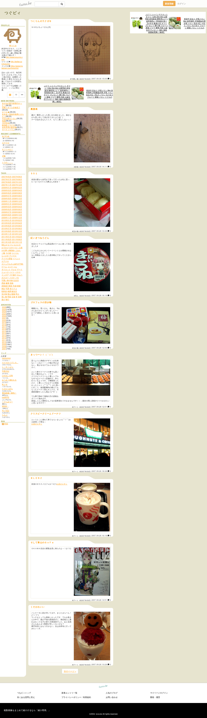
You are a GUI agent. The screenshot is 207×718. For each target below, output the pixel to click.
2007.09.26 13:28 (99, 664)
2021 (4, 318)
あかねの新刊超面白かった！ (12, 104)
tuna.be (103, 687)
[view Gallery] (10, 95)
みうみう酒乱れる (9, 380)
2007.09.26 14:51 (99, 600)
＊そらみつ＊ (7, 401)
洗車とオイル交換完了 (11, 107)
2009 (4, 344)
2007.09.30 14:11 (99, 166)
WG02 (5, 406)
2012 (4, 337)
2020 (4, 320)
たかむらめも (7, 388)
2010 (4, 342)
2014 (4, 333)
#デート (75, 407)
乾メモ (4, 384)
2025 (4, 309)
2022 (4, 316)
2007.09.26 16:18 (99, 535)
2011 (4, 340)
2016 (4, 329)
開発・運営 (155, 697)
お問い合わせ (112, 697)
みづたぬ (5, 136)
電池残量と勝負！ (9, 393)
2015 (4, 331)
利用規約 (87, 697)
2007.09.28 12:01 (99, 406)
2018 (4, 324)
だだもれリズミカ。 (10, 362)
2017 (4, 326)
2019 (4, 322)
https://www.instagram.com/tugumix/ (12, 67)
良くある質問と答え (26, 697)
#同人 (76, 295)
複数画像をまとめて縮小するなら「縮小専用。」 (27, 710)
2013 (4, 335)
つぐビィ (13, 12)
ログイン (181, 3)
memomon (6, 358)
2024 (4, 311)
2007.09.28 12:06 (99, 347)
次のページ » (70, 671)
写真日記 (5, 371)
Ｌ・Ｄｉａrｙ (7, 367)
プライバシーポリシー (71, 697)
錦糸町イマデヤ (8, 125)
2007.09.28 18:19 (99, 295)
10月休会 (6, 122)
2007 (4, 348)
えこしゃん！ (7, 149)
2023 (4, 313)
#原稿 (76, 167)
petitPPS (5, 397)
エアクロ (5, 142)
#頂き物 (75, 231)
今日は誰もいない (9, 118)
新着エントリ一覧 (69, 692)
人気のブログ (112, 692)
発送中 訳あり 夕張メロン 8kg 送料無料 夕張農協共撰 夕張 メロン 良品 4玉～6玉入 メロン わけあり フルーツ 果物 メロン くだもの (194, 23)
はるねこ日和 (7, 375)
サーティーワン (8, 129)
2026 (4, 307)
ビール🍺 (6, 112)
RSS (6, 423)
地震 (4, 120)
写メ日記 (5, 410)
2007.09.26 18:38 (99, 471)
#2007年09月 (85, 79)
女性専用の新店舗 (9, 127)
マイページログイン (159, 692)
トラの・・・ (7, 162)
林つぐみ (13, 45)
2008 (4, 346)
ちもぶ (4, 415)
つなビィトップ (24, 692)
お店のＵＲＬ (36, 424)
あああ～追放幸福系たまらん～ (13, 115)
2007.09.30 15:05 (99, 78)
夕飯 (4, 155)
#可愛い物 (74, 79)
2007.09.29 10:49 (99, 231)
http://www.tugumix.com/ (12, 58)
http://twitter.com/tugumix (12, 62)
